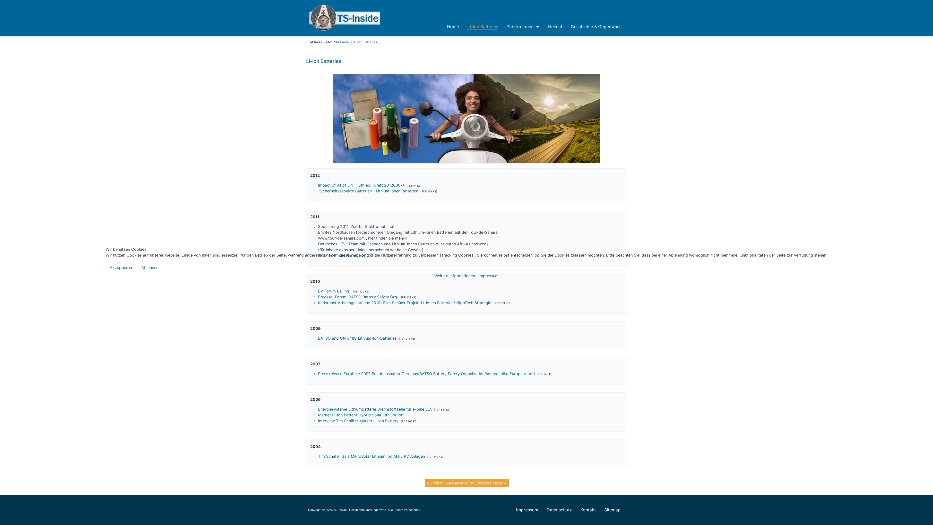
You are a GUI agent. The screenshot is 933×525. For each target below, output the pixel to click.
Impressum (489, 275)
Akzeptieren (121, 267)
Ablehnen (149, 267)
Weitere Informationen (454, 275)
